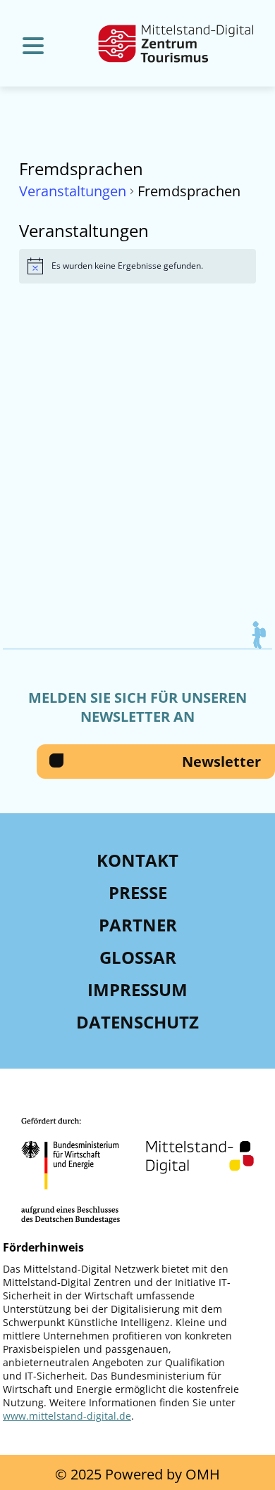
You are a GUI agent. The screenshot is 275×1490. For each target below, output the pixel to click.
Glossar (137, 957)
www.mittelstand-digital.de (67, 1415)
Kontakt (137, 860)
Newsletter (221, 761)
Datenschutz (137, 1021)
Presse (138, 892)
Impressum (137, 989)
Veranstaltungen (72, 191)
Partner (138, 924)
